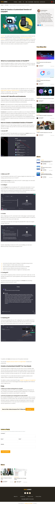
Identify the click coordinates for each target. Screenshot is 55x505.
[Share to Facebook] (38, 25)
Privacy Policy (38, 496)
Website (2, 444)
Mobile (20, 1)
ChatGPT (3, 36)
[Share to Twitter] (40, 25)
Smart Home (36, 1)
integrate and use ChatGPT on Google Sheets (16, 361)
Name (2, 439)
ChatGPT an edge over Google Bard (27, 380)
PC (23, 1)
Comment (3, 433)
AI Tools (6, 5)
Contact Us (22, 496)
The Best (15, 1)
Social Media (30, 1)
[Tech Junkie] (4, 2)
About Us (15, 496)
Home (2, 5)
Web (26, 1)
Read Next (29, 409)
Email (20, 439)
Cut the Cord (42, 1)
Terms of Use (30, 496)
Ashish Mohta (44, 10)
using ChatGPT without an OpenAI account (10, 90)
